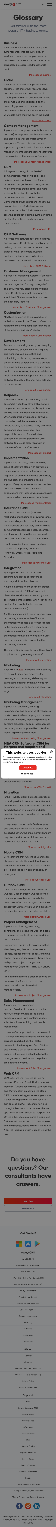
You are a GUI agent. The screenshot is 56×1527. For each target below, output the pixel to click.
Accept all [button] (28, 768)
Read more (18, 762)
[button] (28, 773)
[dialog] (28, 763)
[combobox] (51, 751)
